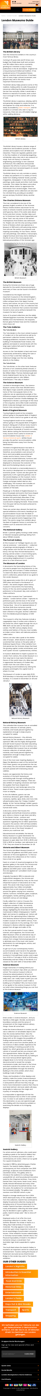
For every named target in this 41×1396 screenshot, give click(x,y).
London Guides (12, 16)
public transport (24, 108)
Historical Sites (13, 1286)
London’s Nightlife (15, 1266)
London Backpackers (22, 1388)
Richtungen (36, 1)
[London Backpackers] (5, 5)
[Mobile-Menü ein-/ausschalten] (38, 9)
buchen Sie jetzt (29, 10)
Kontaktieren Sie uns (34, 3)
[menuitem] (37, 5)
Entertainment (13, 1292)
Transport (10, 1309)
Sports (25, 1309)
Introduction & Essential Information (18, 1274)
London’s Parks (13, 1298)
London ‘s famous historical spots (17, 437)
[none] (37, 5)
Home (3, 16)
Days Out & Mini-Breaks (18, 1304)
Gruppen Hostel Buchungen (13, 1341)
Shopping (10, 1315)
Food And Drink (14, 1281)
